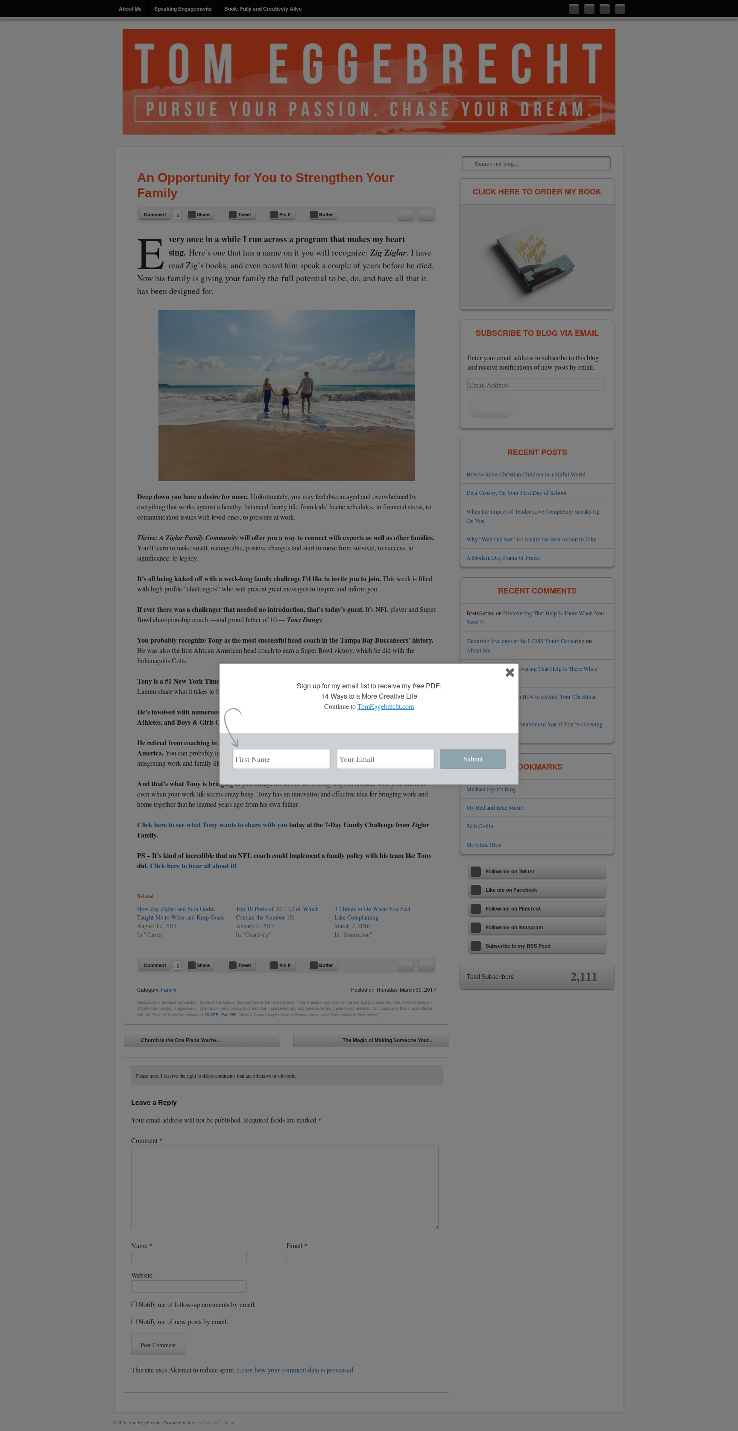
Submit (473, 758)
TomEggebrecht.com (385, 706)
